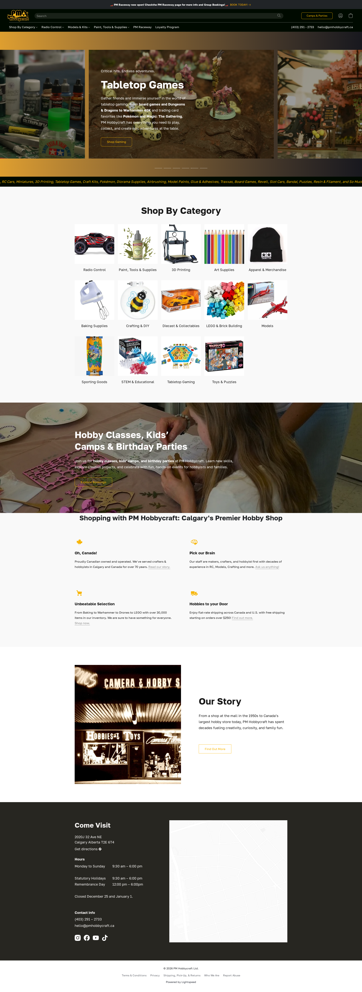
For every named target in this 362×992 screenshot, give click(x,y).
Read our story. (159, 567)
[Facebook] (87, 938)
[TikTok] (105, 938)
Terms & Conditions (134, 975)
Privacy (155, 975)
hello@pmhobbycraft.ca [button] (335, 27)
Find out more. (242, 618)
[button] (18, 15)
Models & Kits (78, 27)
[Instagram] (78, 938)
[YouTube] (96, 938)
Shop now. (82, 623)
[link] (241, 4)
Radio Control (51, 27)
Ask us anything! (267, 567)
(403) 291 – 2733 (88, 919)
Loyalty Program (167, 27)
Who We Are (211, 975)
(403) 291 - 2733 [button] (302, 27)
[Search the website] (279, 15)
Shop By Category (22, 27)
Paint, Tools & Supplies (111, 27)
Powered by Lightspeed (181, 982)
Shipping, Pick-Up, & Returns (181, 975)
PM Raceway (142, 27)
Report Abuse (231, 975)
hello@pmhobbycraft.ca (94, 925)
